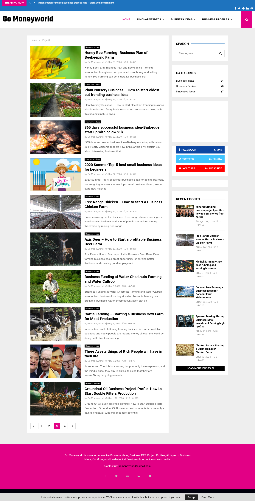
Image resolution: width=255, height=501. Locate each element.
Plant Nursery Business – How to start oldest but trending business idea (122, 92)
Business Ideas (181, 19)
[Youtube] (150, 476)
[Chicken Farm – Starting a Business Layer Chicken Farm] (185, 350)
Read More (207, 497)
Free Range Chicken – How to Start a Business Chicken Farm (210, 239)
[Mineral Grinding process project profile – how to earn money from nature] (185, 211)
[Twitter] (116, 476)
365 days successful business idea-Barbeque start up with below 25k (122, 129)
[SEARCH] (221, 53)
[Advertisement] (200, 121)
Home (126, 19)
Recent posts (188, 199)
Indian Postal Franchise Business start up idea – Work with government (76, 2)
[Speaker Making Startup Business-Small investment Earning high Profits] (185, 320)
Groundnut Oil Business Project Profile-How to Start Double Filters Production (123, 391)
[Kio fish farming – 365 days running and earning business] (185, 266)
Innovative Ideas (149, 19)
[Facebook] (105, 476)
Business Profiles (215, 19)
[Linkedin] (138, 476)
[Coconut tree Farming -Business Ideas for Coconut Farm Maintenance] (185, 291)
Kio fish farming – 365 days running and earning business (209, 265)
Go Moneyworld (28, 19)
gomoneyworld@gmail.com (135, 465)
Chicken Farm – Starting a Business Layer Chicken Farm (210, 349)
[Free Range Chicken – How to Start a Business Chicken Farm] (185, 240)
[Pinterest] (127, 476)
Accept (191, 497)
